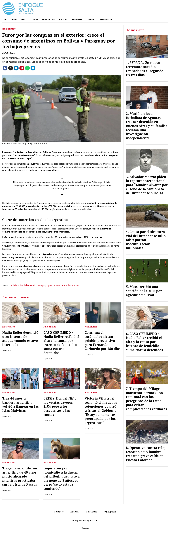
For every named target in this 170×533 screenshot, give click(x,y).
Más (23, 20)
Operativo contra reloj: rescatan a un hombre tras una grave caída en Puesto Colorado (146, 454)
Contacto (59, 511)
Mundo (14, 20)
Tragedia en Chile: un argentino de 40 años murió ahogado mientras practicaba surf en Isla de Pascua (19, 476)
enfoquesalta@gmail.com (85, 520)
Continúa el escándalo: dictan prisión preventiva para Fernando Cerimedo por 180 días (102, 340)
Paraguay (42, 285)
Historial (74, 511)
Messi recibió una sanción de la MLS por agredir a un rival (144, 291)
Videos (91, 20)
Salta (35, 20)
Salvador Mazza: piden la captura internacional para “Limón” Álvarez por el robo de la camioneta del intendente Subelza (147, 185)
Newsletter (106, 20)
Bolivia (13, 285)
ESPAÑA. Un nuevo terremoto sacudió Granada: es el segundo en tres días (144, 69)
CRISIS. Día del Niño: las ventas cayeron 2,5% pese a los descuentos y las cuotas (60, 406)
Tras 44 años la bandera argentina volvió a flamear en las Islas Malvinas (20, 404)
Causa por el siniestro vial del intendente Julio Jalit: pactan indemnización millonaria (146, 240)
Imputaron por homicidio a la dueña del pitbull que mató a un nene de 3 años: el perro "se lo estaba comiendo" (61, 478)
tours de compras (70, 285)
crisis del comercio (27, 285)
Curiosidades (48, 20)
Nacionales (77, 20)
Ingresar (111, 511)
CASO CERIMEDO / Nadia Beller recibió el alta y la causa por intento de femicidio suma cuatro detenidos (61, 342)
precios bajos (54, 285)
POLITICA (63, 20)
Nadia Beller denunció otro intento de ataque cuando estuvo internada (20, 338)
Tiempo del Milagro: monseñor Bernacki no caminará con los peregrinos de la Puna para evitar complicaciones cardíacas (146, 399)
